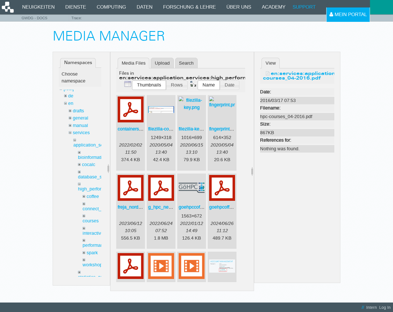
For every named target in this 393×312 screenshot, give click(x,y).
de (70, 95)
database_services (97, 176)
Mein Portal (350, 14)
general (80, 117)
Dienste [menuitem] (75, 7)
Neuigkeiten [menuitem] (38, 7)
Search (186, 63)
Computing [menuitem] (111, 7)
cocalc (88, 164)
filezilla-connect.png (168, 128)
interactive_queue (101, 233)
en (70, 103)
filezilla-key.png (194, 128)
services (81, 132)
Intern (371, 307)
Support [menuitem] (304, 7)
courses (91, 220)
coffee (93, 196)
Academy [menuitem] (273, 7)
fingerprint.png (224, 128)
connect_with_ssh (101, 208)
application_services (94, 144)
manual (80, 125)
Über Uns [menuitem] (238, 7)
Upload (162, 63)
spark (92, 252)
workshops (94, 264)
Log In (385, 307)
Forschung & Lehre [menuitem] (189, 7)
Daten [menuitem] (144, 7)
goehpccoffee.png (197, 207)
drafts (78, 110)
